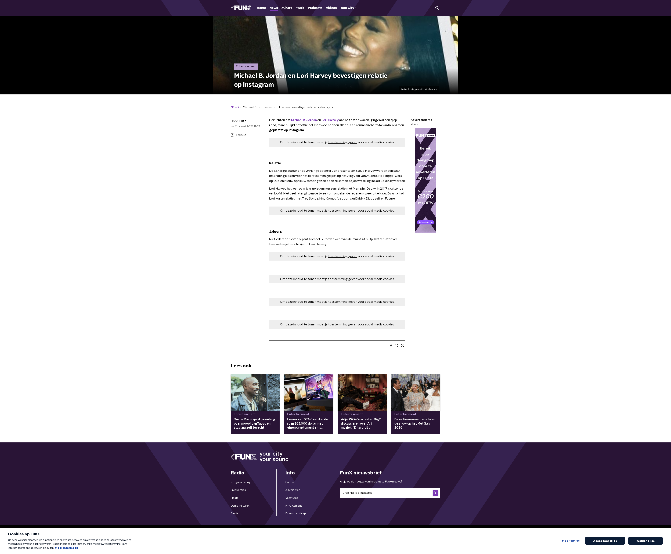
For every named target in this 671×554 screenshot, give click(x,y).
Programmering (241, 482)
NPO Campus (293, 505)
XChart (286, 8)
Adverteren (292, 490)
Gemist (235, 513)
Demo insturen (240, 505)
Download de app (296, 513)
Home (261, 8)
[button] (437, 8)
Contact (290, 482)
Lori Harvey (330, 120)
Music (300, 8)
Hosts (235, 497)
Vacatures (291, 497)
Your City (347, 8)
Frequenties (238, 490)
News (273, 8)
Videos (331, 8)
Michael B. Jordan (304, 120)
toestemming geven (342, 142)
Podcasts (315, 8)
